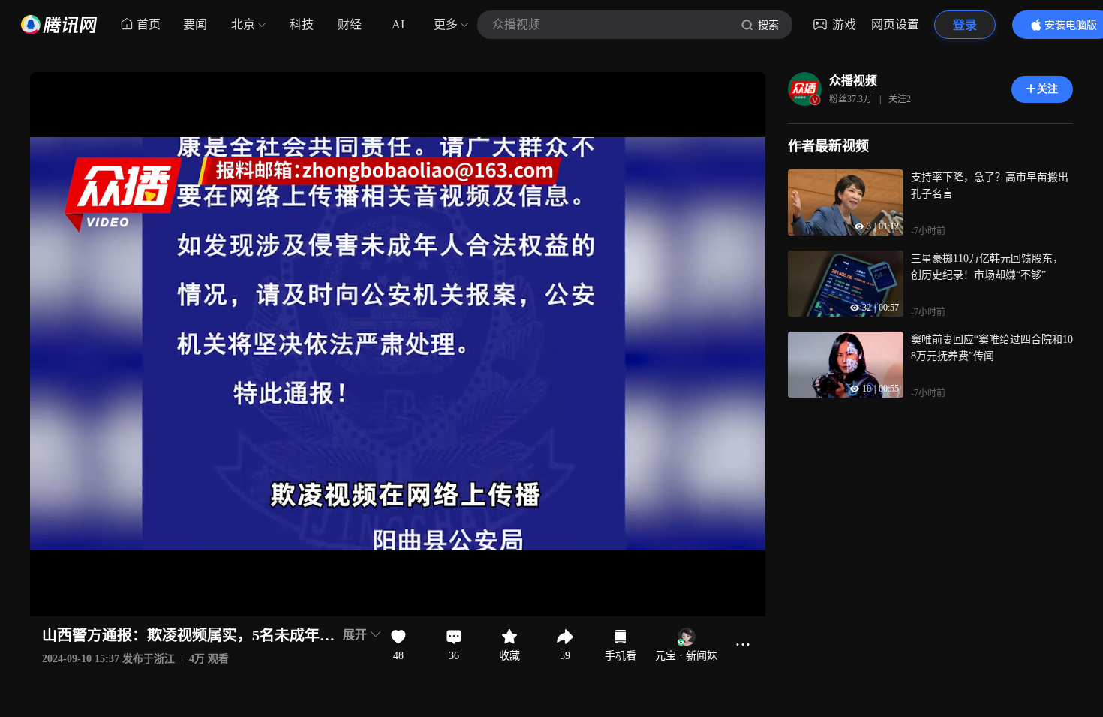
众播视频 (853, 80)
